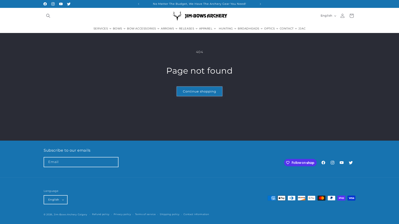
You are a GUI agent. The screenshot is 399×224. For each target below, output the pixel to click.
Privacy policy (122, 214)
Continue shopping (199, 91)
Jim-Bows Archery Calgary (70, 214)
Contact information (196, 214)
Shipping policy (170, 214)
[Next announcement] (260, 4)
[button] (48, 15)
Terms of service (145, 214)
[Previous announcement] (138, 4)
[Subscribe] (113, 162)
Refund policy (101, 214)
